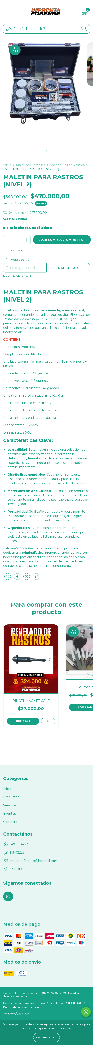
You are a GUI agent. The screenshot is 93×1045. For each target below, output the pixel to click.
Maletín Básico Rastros (67, 165)
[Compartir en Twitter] (27, 578)
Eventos (9, 814)
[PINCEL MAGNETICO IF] (48, 721)
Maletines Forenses (30, 165)
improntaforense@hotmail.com (33, 861)
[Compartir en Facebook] (17, 578)
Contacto (10, 822)
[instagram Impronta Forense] (8, 896)
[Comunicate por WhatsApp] (86, 1012)
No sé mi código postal (17, 276)
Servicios (9, 805)
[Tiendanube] (16, 1014)
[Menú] (8, 12)
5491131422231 (20, 844)
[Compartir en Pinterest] (36, 578)
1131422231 (18, 852)
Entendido (46, 1037)
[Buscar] (84, 28)
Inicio (7, 165)
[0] (84, 13)
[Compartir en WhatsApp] (7, 576)
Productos (11, 797)
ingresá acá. (73, 1003)
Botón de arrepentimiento (22, 1007)
